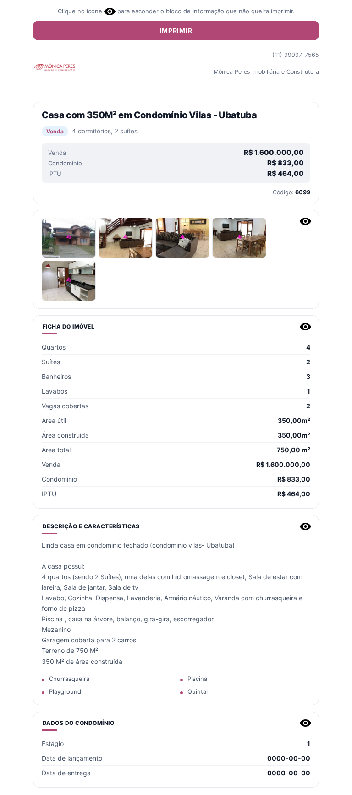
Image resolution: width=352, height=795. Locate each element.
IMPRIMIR (176, 30)
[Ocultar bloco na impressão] (305, 221)
